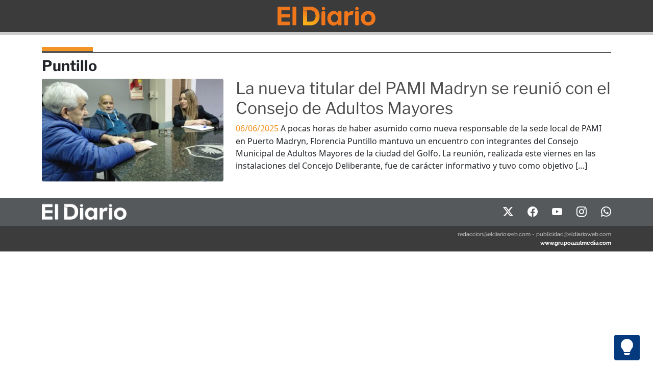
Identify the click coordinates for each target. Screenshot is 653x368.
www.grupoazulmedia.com (575, 242)
